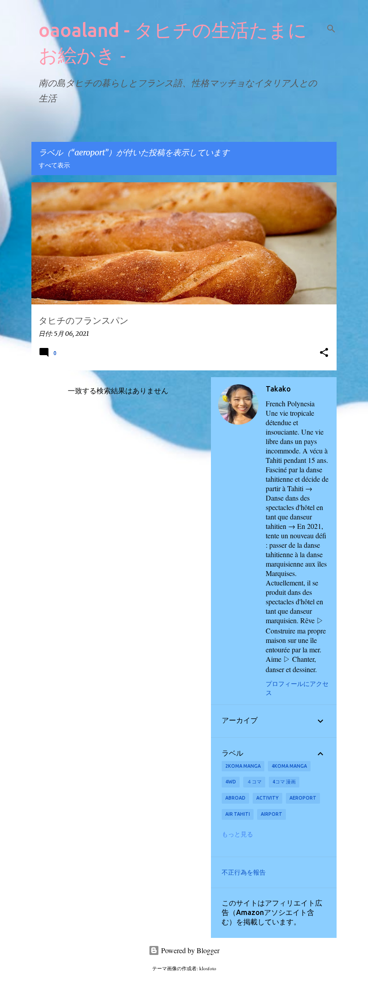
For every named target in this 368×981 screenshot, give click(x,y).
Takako (278, 389)
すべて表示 (54, 165)
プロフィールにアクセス (297, 688)
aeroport (302, 798)
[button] (324, 353)
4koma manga (289, 766)
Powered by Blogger (189, 950)
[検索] (331, 29)
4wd (230, 781)
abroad (235, 798)
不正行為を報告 (244, 872)
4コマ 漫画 (284, 781)
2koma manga (243, 766)
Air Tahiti (237, 814)
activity (267, 798)
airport (271, 814)
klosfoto (207, 968)
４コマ (254, 781)
